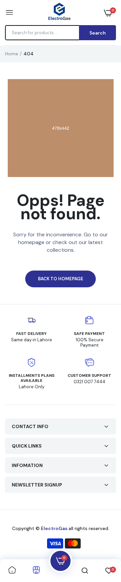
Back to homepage (60, 279)
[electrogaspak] (59, 12)
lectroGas (56, 528)
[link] (12, 570)
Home (11, 54)
